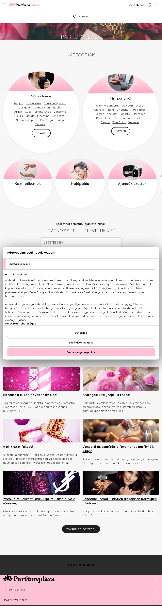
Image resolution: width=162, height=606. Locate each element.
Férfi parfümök (121, 98)
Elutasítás (81, 332)
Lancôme (60, 111)
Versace (133, 122)
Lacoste (125, 113)
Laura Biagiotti (25, 115)
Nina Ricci (58, 115)
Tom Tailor (119, 122)
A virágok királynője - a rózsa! (106, 395)
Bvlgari (18, 103)
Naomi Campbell (26, 120)
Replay (105, 122)
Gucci (28, 111)
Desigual (24, 107)
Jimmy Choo (43, 111)
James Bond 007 (106, 113)
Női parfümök (41, 96)
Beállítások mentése (81, 342)
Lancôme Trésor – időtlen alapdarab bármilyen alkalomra (120, 501)
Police (140, 118)
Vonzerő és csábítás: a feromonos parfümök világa (118, 449)
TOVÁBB (41, 132)
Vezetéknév (53, 242)
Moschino (43, 115)
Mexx (108, 118)
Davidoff (127, 105)
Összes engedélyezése (81, 352)
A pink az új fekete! (18, 447)
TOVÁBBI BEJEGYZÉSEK (81, 529)
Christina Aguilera (55, 103)
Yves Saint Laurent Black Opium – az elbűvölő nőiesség (39, 501)
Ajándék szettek (132, 183)
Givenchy (123, 109)
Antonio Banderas (107, 105)
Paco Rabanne (123, 118)
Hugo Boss (138, 109)
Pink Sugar (47, 120)
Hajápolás (80, 183)
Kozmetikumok (28, 183)
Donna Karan (41, 107)
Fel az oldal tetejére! (81, 565)
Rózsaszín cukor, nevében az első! (30, 395)
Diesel (140, 105)
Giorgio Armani (104, 109)
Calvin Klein (33, 103)
